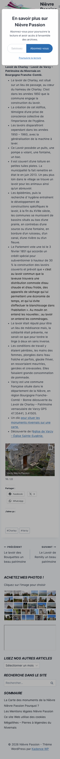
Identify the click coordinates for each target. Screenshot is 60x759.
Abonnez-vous (39, 48)
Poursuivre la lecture (30, 57)
